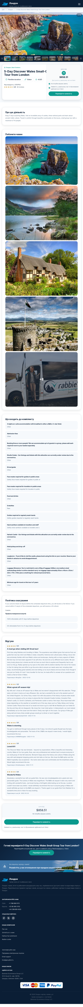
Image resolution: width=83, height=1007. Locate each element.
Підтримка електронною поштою (13, 953)
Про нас (4, 929)
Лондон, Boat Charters (13, 67)
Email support (6, 956)
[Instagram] (13, 918)
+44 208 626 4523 (15, 909)
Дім (3, 9)
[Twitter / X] (8, 918)
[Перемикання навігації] (79, 4)
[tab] (7, 58)
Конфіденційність (8, 960)
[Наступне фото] (80, 34)
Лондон (10, 9)
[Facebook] (4, 918)
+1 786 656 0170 (14, 903)
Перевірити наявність (63, 94)
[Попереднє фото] (3, 34)
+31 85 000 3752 (14, 906)
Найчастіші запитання (9, 936)
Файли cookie (6, 939)
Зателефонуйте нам (8, 950)
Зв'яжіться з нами (8, 932)
